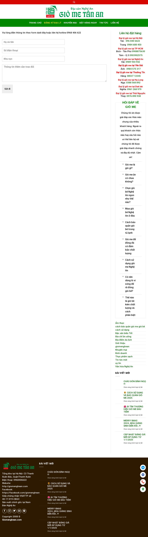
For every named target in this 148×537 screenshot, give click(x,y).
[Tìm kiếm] (74, 2)
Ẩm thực (119, 323)
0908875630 (138, 51)
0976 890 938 (134, 96)
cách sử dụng (122, 330)
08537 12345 (134, 76)
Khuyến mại (70, 23)
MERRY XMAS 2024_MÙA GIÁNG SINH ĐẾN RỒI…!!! (133, 423)
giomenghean (122, 346)
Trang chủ (35, 23)
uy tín (118, 363)
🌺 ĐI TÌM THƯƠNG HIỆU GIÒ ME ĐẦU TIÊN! (133, 409)
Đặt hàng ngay (88, 23)
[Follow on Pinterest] (24, 511)
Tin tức (103, 23)
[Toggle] (123, 164)
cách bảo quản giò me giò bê (130, 326)
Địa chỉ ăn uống (123, 336)
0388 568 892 (133, 82)
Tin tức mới (121, 360)
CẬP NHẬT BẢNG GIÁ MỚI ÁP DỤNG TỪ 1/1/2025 (134, 437)
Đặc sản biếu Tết (123, 333)
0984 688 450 (134, 44)
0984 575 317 (133, 69)
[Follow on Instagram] (9, 511)
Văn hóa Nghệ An (124, 366)
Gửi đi (7, 89)
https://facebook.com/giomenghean (21, 492)
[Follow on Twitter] (14, 511)
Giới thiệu (120, 343)
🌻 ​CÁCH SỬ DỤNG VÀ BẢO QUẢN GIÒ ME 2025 (133, 395)
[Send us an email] (19, 511)
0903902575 (136, 55)
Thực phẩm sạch (124, 356)
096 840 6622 (133, 41)
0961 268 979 (134, 89)
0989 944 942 (133, 62)
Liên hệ (115, 23)
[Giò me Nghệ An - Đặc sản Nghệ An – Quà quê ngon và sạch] (74, 11)
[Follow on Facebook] (4, 511)
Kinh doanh (121, 353)
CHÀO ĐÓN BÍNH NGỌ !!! (135, 382)
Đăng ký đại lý (52, 23)
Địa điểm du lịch (123, 340)
